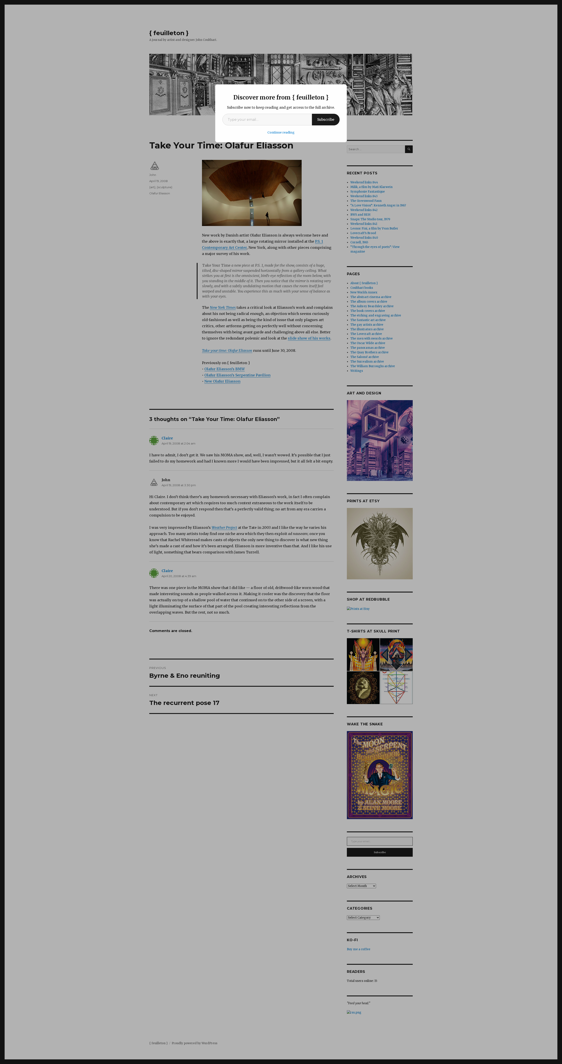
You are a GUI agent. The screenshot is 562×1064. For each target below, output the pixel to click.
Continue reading (281, 132)
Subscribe (325, 119)
